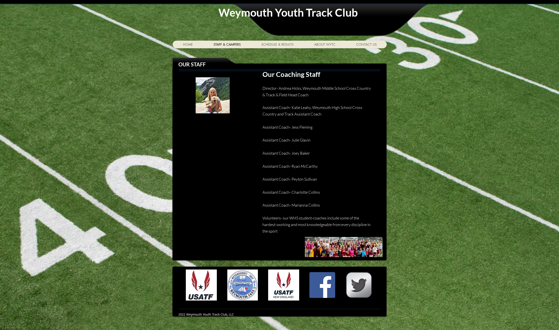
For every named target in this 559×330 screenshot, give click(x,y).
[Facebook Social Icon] (322, 285)
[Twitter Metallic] (359, 285)
